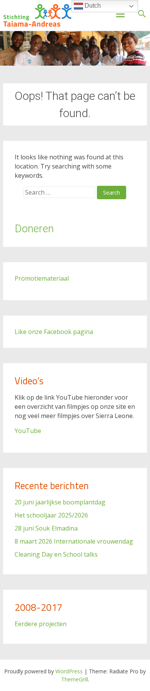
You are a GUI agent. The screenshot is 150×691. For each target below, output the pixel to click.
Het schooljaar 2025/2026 (51, 515)
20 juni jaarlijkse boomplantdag (60, 502)
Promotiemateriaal (42, 278)
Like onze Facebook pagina (54, 331)
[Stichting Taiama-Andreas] (37, 15)
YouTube (28, 431)
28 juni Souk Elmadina (46, 528)
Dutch (92, 5)
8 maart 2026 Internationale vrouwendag (74, 541)
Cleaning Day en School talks (56, 554)
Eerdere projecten (41, 624)
